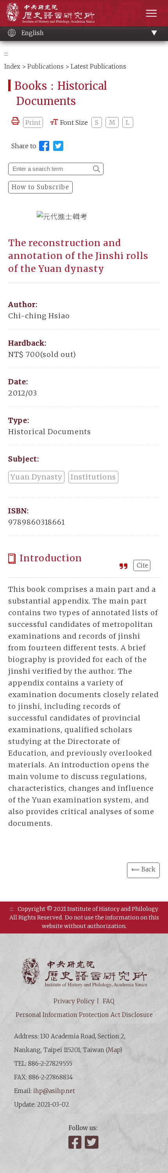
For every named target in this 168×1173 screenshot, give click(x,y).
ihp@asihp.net (54, 1091)
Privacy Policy (74, 1001)
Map (114, 1050)
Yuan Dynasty (36, 476)
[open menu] (151, 13)
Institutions (93, 476)
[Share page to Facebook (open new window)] (44, 146)
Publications (45, 66)
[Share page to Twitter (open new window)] (58, 146)
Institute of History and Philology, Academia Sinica (50, 12)
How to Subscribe (40, 187)
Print (33, 122)
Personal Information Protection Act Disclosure (84, 1015)
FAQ (108, 1001)
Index (12, 66)
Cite (142, 565)
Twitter (92, 1142)
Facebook (75, 1142)
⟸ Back (143, 869)
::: (6, 53)
